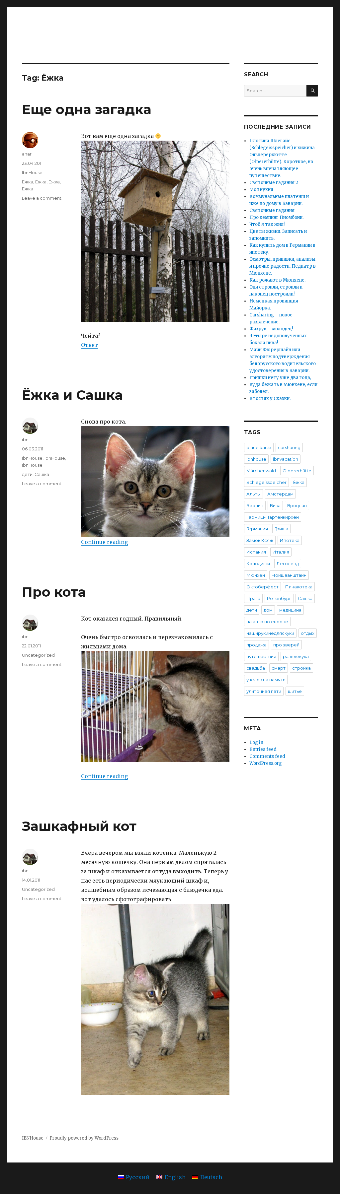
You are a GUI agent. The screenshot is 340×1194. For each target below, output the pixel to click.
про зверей (286, 644)
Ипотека (289, 540)
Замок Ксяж (259, 540)
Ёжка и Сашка (72, 395)
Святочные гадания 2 (273, 182)
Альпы (253, 494)
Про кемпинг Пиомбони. (276, 217)
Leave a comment (41, 198)
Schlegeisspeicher (266, 482)
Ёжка (27, 181)
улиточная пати (263, 691)
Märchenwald (261, 470)
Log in (256, 742)
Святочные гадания (272, 210)
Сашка (42, 474)
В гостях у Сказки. (270, 398)
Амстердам (280, 494)
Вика (275, 505)
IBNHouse (32, 1138)
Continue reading (104, 542)
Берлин (254, 505)
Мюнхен (255, 575)
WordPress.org (265, 763)
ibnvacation (285, 459)
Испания (256, 552)
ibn (25, 439)
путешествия (261, 656)
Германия (257, 528)
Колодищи (258, 563)
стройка (301, 668)
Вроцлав (297, 505)
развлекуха (296, 656)
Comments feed (267, 756)
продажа (256, 644)
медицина (290, 610)
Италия (281, 552)
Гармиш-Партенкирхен (272, 517)
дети (27, 474)
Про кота (54, 592)
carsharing (289, 447)
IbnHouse (32, 172)
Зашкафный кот (79, 826)
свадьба (255, 668)
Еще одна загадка (86, 109)
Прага (253, 598)
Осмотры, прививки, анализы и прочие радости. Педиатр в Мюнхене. (282, 266)
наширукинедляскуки (270, 633)
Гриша (281, 528)
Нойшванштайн (289, 575)
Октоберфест (262, 586)
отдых (307, 633)
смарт (279, 668)
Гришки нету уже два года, (280, 377)
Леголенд (288, 563)
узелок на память (265, 679)
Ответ (89, 345)
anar (27, 154)
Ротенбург (279, 598)
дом (268, 610)
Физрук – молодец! (271, 329)
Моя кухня (261, 189)
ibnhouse (256, 459)
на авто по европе (267, 621)
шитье (295, 691)
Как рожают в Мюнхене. (277, 280)
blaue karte (258, 447)
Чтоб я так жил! (267, 224)
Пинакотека (298, 586)
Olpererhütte (297, 470)
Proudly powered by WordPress (84, 1138)
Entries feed (263, 749)
